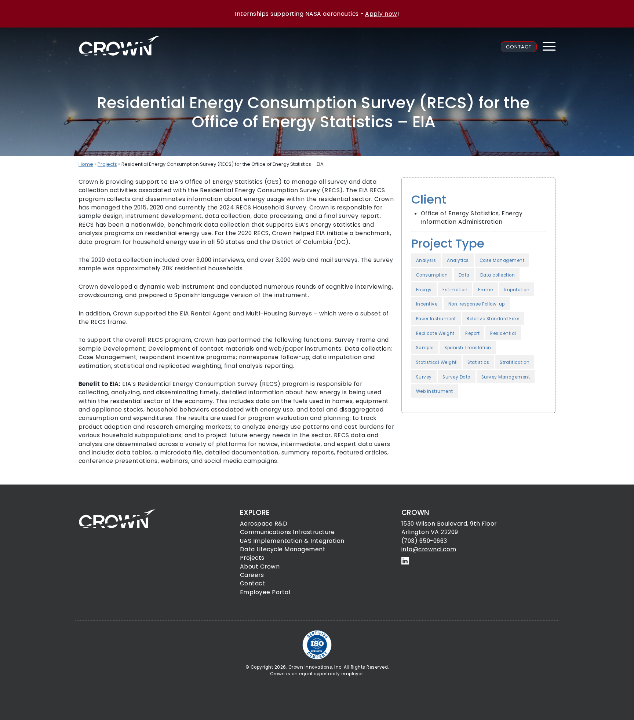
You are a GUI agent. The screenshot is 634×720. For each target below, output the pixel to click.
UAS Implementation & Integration (292, 541)
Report (472, 333)
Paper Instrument (436, 319)
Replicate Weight (435, 333)
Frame (485, 290)
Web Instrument (434, 391)
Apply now (381, 14)
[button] (548, 46)
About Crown (260, 566)
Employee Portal (265, 592)
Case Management (502, 260)
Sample (425, 348)
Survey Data (456, 377)
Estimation (454, 290)
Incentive (427, 304)
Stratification (514, 362)
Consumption (432, 275)
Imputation (516, 290)
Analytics (458, 260)
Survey (424, 377)
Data (464, 275)
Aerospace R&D (264, 523)
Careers (252, 575)
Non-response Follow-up (476, 304)
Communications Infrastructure (287, 532)
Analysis (426, 260)
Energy (424, 290)
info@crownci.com (428, 549)
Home (86, 164)
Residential (503, 333)
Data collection (497, 275)
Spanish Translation (467, 348)
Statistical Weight (436, 362)
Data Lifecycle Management (283, 549)
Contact (519, 46)
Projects (107, 164)
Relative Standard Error (493, 319)
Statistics (478, 362)
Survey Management (505, 377)
